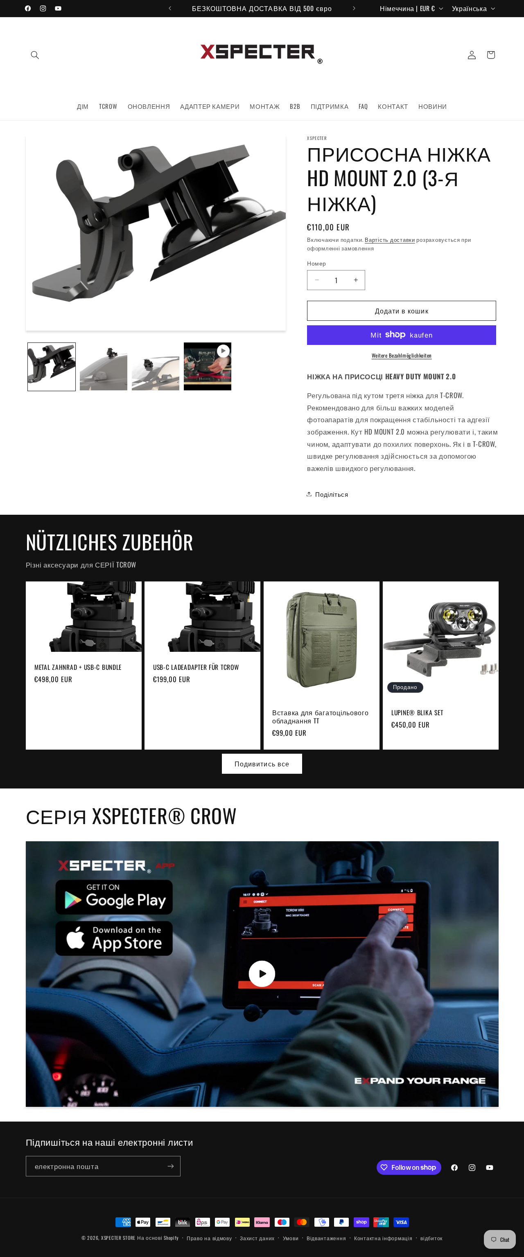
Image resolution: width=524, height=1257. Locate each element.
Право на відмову (209, 1237)
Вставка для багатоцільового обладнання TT (320, 717)
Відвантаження (326, 1237)
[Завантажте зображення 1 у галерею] (52, 366)
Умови (291, 1237)
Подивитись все (262, 763)
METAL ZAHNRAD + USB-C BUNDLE (78, 667)
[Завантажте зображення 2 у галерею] (104, 366)
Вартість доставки (390, 239)
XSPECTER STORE (118, 1237)
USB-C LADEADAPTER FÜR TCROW (196, 667)
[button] (35, 54)
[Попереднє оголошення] (170, 8)
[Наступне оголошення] (354, 8)
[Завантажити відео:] (262, 974)
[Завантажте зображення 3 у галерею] (156, 366)
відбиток (431, 1237)
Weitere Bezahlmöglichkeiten (402, 355)
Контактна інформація (383, 1237)
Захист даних (257, 1237)
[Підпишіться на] (170, 1166)
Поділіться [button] (331, 493)
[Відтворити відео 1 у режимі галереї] (208, 366)
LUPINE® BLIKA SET (417, 713)
